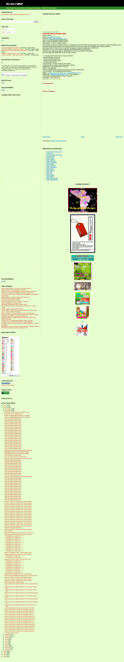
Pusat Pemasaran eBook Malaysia (11, 298)
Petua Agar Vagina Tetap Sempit (10, 47)
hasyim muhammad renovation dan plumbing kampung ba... (20, 626)
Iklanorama (50, 169)
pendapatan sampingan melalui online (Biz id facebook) (19, 532)
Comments (7, 32)
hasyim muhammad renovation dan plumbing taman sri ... (19, 613)
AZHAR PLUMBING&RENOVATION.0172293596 (17, 415)
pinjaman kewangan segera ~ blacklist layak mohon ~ (18, 552)
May (6, 642)
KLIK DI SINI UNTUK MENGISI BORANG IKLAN (15, 14)
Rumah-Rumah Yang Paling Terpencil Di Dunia (14, 50)
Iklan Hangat (50, 170)
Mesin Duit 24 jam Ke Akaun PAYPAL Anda (15, 457)
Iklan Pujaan (50, 175)
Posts (6, 29)
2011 (5, 653)
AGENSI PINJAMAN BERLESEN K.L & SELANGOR (17, 574)
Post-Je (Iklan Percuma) (54, 155)
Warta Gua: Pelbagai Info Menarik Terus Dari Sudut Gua (17, 293)
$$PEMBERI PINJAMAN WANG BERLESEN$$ (16, 452)
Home (83, 137)
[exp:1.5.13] (2, 90)
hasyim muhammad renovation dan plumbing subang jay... (19, 609)
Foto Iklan (49, 153)
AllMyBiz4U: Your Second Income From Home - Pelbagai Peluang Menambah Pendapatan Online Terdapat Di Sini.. (19, 327)
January (7, 649)
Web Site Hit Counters (8, 385)
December (8, 409)
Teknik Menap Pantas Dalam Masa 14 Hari (13, 290)
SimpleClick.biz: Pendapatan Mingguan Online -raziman (17, 320)
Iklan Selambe (51, 161)
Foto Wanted (50, 156)
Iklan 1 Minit (50, 158)
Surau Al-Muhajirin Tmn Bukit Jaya (11, 303)
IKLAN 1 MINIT (14, 4)
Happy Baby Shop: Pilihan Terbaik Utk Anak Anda (15, 297)
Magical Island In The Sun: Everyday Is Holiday (14, 301)
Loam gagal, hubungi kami (11, 632)
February (7, 647)
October (7, 634)
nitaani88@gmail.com (54, 37)
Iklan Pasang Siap (52, 178)
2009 (5, 656)
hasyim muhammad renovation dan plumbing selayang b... (19, 611)
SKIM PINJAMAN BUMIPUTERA (12, 419)
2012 (5, 651)
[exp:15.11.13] (2, 281)
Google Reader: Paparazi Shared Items (12, 309)
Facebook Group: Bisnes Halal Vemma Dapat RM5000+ (17, 322)
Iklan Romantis (51, 166)
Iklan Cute (49, 173)
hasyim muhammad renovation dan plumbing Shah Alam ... (19, 608)
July (6, 639)
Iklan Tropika (50, 159)
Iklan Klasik (50, 176)
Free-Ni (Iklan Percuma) (54, 152)
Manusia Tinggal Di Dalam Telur (10, 53)
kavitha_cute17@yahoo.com (57, 73)
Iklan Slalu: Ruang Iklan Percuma (10, 300)
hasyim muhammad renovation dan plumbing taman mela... (20, 618)
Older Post (119, 137)
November (8, 410)
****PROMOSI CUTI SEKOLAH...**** (13, 536)
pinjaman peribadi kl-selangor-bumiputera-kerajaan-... (18, 529)
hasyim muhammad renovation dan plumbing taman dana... (20, 623)
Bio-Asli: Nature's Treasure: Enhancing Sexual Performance (18, 313)
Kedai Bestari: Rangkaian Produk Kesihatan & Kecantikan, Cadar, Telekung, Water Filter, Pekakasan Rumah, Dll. (19, 315)
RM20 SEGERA (8, 531)
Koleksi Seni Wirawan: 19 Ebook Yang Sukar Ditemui (16, 288)
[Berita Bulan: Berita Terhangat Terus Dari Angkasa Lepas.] (2, 40)
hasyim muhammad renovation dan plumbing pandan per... (19, 631)
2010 (5, 654)
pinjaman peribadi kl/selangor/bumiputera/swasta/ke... (18, 450)
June (6, 641)
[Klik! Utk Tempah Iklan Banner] (4, 90)
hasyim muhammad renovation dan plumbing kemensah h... (20, 619)
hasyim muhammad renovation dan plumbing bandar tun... (19, 627)
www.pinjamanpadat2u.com (57, 38)
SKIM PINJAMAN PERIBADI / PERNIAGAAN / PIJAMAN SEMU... (21, 575)
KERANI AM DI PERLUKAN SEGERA (14, 582)
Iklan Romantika (51, 162)
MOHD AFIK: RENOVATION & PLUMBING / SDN (17, 412)
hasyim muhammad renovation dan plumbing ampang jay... (19, 624)
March (7, 646)
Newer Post (46, 137)
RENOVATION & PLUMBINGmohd (13, 414)
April (6, 644)
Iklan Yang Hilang (51, 180)
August (7, 637)
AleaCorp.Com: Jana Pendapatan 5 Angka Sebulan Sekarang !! (19, 291)
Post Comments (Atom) (58, 141)
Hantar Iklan (50, 164)
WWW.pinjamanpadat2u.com (59, 74)
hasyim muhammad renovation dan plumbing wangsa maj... (20, 616)
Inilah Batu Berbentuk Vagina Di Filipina (12, 49)
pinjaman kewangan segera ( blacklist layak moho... (18, 559)
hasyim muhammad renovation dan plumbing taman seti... (19, 614)
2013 (5, 407)
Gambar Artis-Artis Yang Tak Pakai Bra (12, 55)
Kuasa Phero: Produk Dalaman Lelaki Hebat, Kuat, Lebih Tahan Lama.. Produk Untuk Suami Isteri (19, 311)
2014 (5, 405)
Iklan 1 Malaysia (51, 167)
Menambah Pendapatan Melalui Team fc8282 (14, 304)
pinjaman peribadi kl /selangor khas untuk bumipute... (18, 501)
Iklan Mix (49, 172)
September (8, 636)
